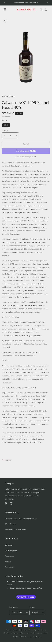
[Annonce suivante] (47, 2)
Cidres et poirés (11, 551)
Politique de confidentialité (39, 633)
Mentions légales (35, 637)
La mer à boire (16, 630)
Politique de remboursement (20, 633)
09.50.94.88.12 (10, 524)
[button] (4, 9)
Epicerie (8, 562)
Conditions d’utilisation (20, 637)
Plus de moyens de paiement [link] (26, 157)
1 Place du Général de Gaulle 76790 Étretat (21, 519)
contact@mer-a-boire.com (15, 530)
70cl (7, 125)
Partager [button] (8, 460)
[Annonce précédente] (4, 2)
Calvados (8, 545)
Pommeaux (9, 556)
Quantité (5, 130)
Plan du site (9, 567)
